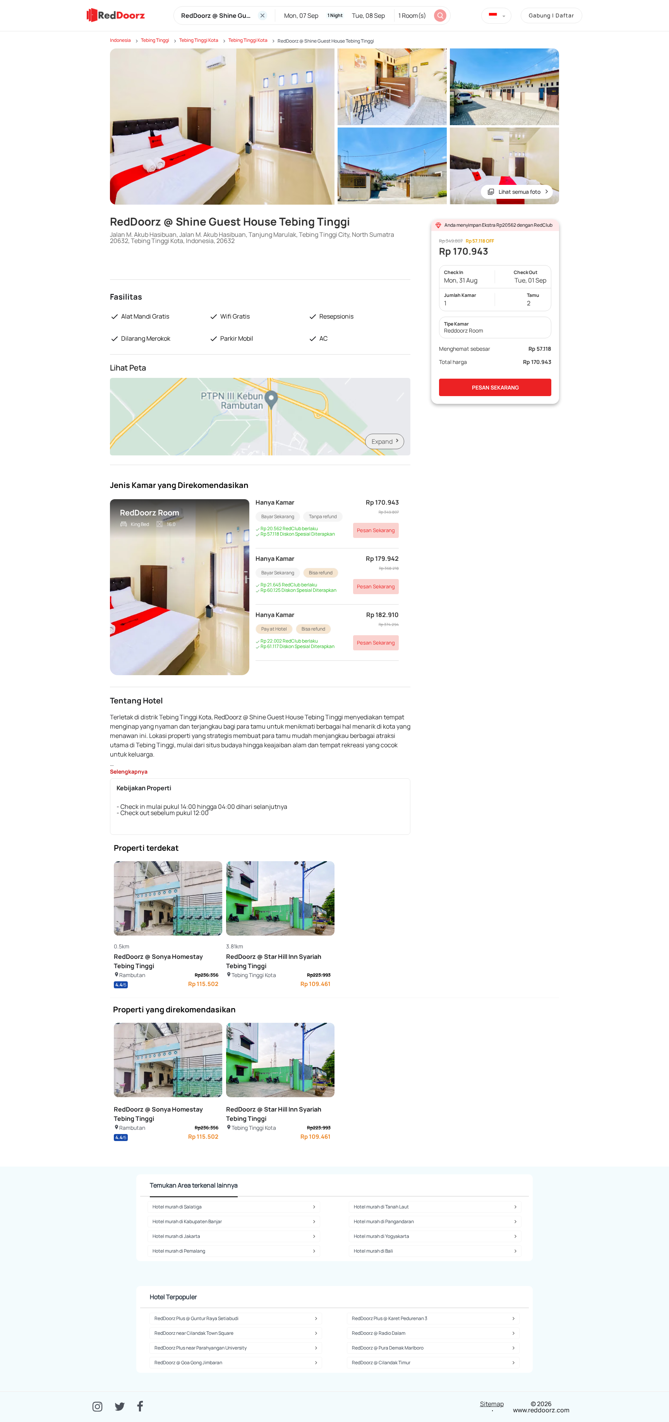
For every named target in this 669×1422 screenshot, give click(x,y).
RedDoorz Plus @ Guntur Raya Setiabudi (196, 1318)
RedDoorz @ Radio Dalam (378, 1333)
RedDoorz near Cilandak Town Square (193, 1333)
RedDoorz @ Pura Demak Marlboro (388, 1347)
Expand (382, 441)
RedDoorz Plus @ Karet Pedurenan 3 (389, 1318)
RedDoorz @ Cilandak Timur (381, 1362)
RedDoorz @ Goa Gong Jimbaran (188, 1362)
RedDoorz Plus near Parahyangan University (200, 1347)
